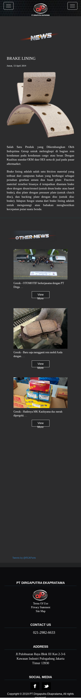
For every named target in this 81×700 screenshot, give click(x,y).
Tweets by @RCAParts (24, 557)
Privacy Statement (40, 607)
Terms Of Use (40, 603)
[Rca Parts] (34, 685)
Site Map (40, 611)
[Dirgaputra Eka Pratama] (40, 5)
